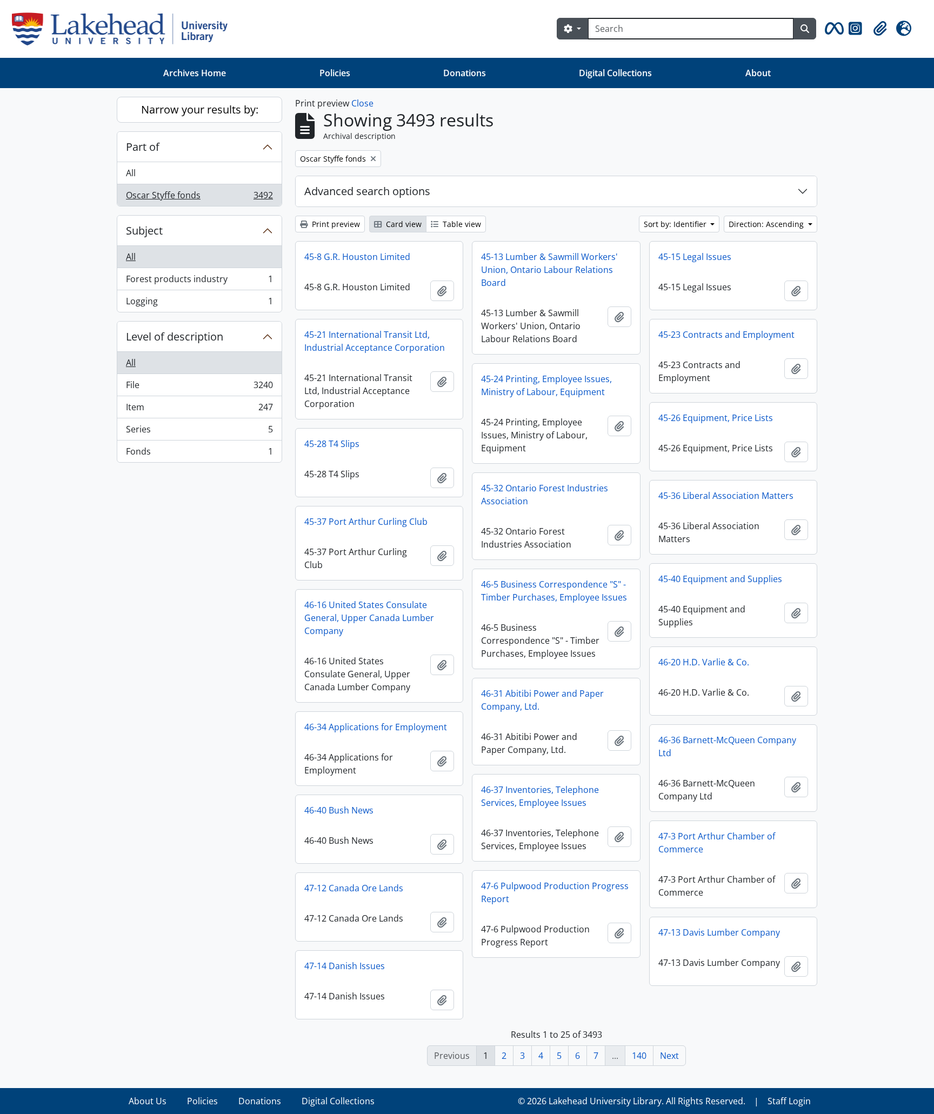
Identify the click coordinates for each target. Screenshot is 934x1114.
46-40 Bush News (338, 810)
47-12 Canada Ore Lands (353, 888)
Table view (461, 224)
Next (669, 1056)
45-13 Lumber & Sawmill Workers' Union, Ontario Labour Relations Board (549, 270)
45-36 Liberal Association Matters (725, 496)
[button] (832, 29)
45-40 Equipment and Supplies (720, 579)
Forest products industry (199, 281)
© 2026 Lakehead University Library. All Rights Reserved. (631, 1101)
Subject (144, 230)
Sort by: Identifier (676, 224)
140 (639, 1056)
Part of (142, 146)
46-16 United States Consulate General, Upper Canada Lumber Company (369, 618)
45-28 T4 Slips (331, 444)
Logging (199, 303)
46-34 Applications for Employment (375, 727)
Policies (334, 73)
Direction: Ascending (767, 224)
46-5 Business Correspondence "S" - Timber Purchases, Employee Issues (554, 590)
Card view (403, 224)
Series (199, 432)
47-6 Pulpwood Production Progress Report (555, 892)
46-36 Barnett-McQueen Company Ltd (727, 746)
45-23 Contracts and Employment (726, 335)
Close (362, 103)
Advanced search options (367, 191)
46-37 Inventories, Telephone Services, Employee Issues (540, 796)
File (199, 387)
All (131, 173)
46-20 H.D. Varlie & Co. (703, 662)
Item (199, 409)
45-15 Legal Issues (694, 257)
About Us (147, 1101)
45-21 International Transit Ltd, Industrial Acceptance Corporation (374, 341)
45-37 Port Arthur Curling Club (366, 522)
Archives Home (194, 73)
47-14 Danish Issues (344, 966)
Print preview (335, 224)
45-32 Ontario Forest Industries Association (544, 494)
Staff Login (789, 1101)
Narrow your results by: (199, 109)
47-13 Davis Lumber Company (719, 932)
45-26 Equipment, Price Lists (715, 418)
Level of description (174, 336)
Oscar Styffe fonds (199, 197)
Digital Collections (615, 73)
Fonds (199, 453)
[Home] (124, 29)
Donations (464, 73)
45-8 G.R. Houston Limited (357, 257)
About (758, 73)
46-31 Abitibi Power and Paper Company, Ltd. (542, 700)
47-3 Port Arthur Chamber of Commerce (716, 842)
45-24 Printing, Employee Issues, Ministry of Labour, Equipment (546, 385)
